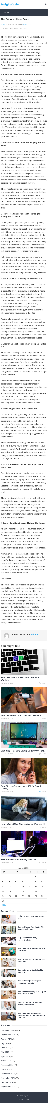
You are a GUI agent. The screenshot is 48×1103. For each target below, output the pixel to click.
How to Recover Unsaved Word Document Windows (20, 678)
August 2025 (6, 1039)
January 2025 (6, 1069)
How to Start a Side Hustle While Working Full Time (31, 928)
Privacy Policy (24, 1099)
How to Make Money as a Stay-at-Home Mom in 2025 (32, 992)
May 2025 (5, 1052)
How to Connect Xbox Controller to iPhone (21, 715)
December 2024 (8, 1073)
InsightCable (10, 4)
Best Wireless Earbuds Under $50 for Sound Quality (21, 787)
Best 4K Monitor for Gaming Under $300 (19, 859)
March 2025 (6, 1060)
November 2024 (8, 1078)
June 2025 (5, 1047)
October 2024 (7, 1082)
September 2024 (8, 1086)
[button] (5, 12)
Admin (3, 24)
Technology (27, 24)
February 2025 (7, 1065)
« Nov (3, 905)
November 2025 (8, 1030)
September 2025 (8, 1034)
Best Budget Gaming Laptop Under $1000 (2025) (23, 751)
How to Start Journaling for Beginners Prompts (29, 982)
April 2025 (5, 1056)
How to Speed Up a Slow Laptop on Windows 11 (23, 824)
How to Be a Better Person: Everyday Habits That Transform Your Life (31, 1015)
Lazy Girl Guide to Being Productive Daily (27, 939)
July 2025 (5, 1043)
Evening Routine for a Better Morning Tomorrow (29, 1003)
